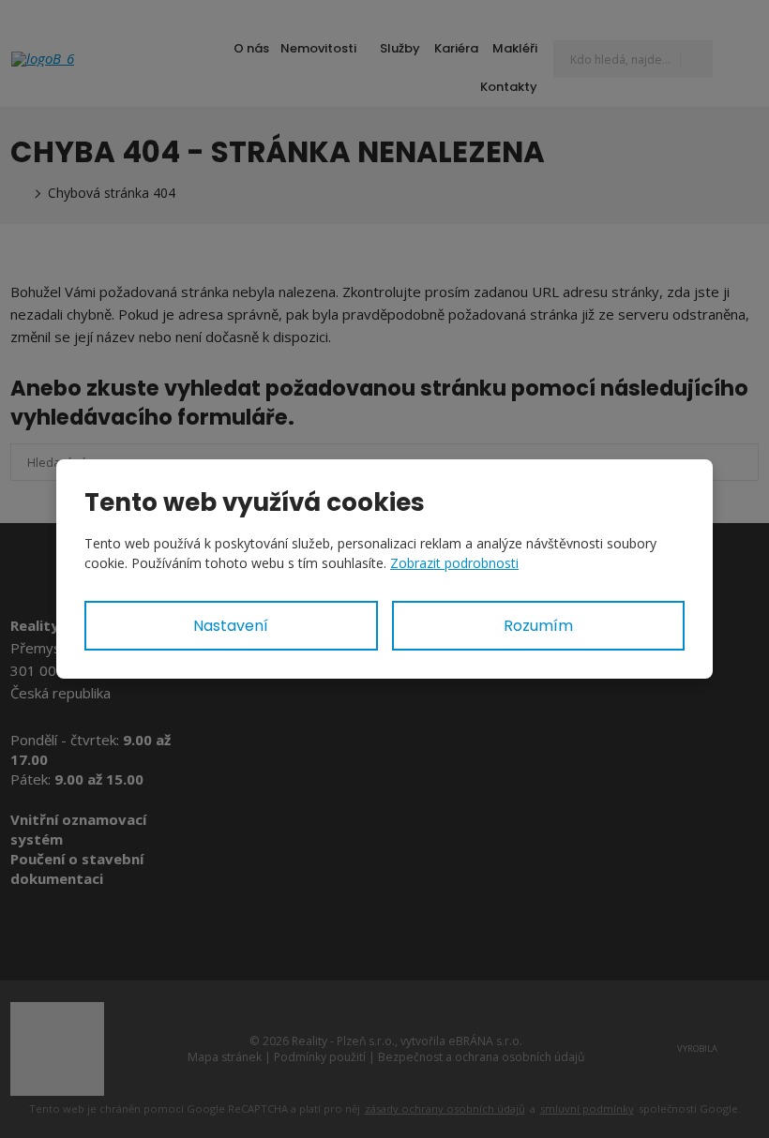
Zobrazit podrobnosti (454, 563)
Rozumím (538, 625)
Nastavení (230, 625)
